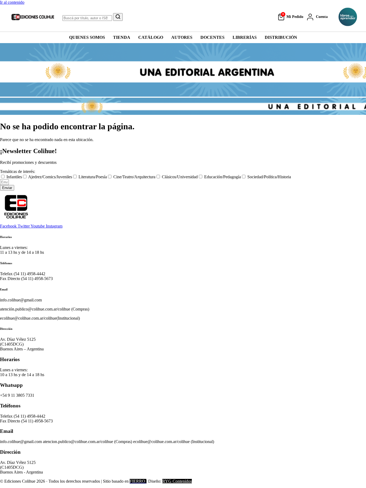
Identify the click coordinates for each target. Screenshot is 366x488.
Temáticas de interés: (17, 171)
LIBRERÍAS (245, 37)
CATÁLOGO (150, 37)
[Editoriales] (347, 16)
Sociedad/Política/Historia (269, 177)
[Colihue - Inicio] (33, 17)
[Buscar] (118, 17)
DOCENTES (212, 37)
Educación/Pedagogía (222, 177)
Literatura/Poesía (93, 177)
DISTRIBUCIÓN (281, 37)
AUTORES (181, 37)
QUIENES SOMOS (87, 37)
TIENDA (121, 37)
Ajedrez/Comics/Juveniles (50, 177)
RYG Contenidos (177, 481)
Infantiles (14, 177)
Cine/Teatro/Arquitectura (134, 177)
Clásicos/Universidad (180, 177)
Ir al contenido (12, 2)
